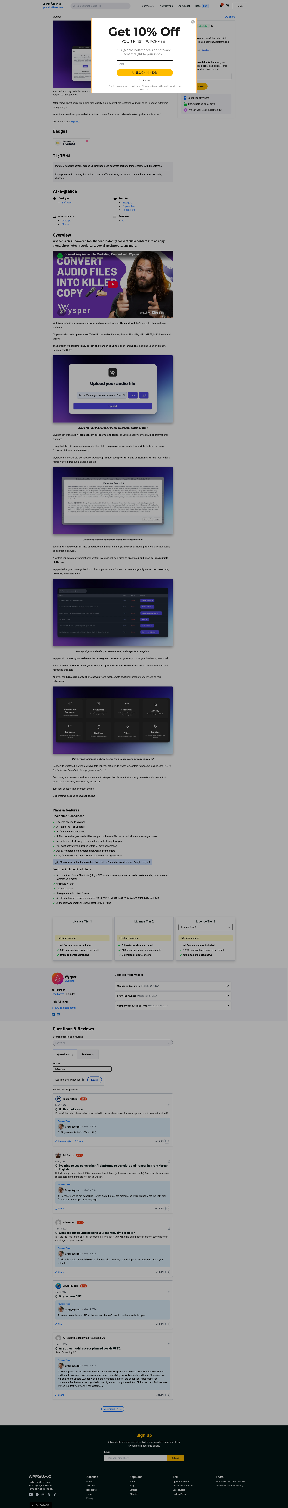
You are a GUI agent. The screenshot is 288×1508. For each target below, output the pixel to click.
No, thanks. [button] (145, 80)
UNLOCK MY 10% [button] (144, 72)
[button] (193, 22)
